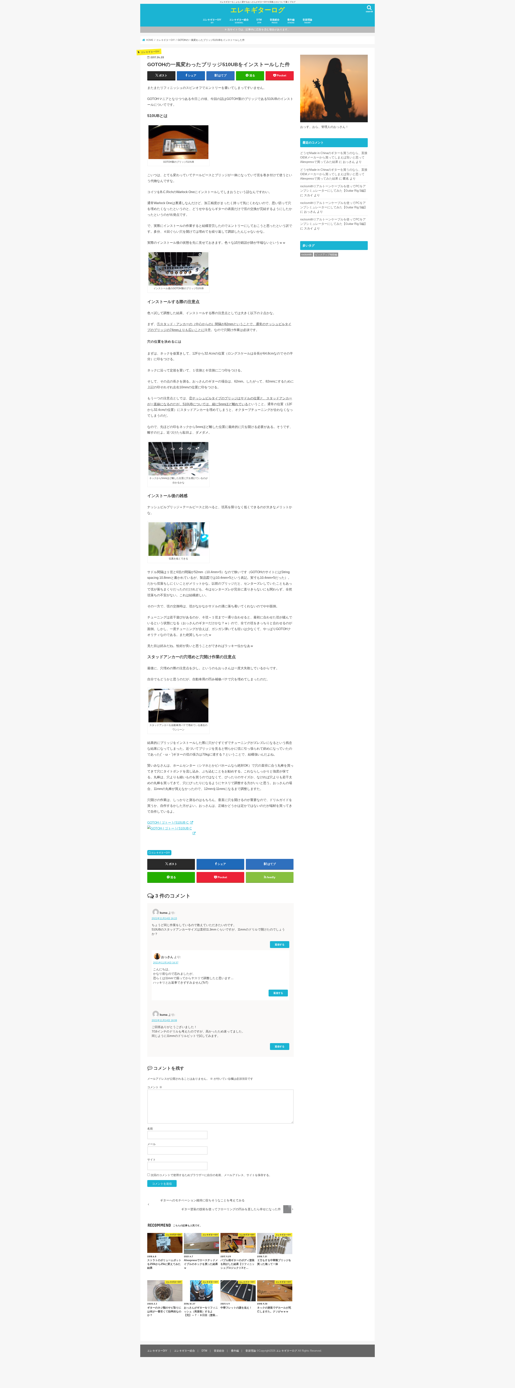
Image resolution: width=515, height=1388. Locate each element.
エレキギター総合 (239, 21)
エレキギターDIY (212, 21)
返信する (279, 944)
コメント (154, 1087)
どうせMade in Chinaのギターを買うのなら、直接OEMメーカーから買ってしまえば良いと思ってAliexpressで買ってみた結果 (333, 157)
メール (151, 1144)
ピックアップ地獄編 (326, 254)
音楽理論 (307, 21)
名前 (150, 1128)
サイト (151, 1159)
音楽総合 (274, 21)
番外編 (291, 21)
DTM (259, 21)
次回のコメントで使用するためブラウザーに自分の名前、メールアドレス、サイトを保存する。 (211, 1175)
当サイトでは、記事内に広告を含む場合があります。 (258, 29)
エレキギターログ (257, 10)
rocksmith (306, 254)
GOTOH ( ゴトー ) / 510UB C (168, 822)
